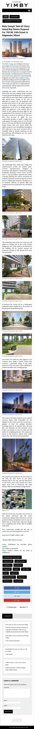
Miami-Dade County (13, 99)
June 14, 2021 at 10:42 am (16, 624)
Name (5, 700)
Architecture (8, 561)
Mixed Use (14, 573)
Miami (5, 573)
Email (5, 705)
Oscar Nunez (7, 61)
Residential (7, 581)
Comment (6, 687)
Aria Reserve (14, 16)
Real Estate (22, 577)
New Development (9, 577)
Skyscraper (18, 581)
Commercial (7, 565)
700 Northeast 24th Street (11, 84)
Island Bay (26, 74)
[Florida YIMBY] (17, 4)
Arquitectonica (24, 78)
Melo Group (9, 64)
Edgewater (16, 72)
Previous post (12, 607)
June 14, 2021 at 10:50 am (20, 635)
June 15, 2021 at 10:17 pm (17, 662)
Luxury (16, 569)
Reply (26, 624)
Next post (23, 607)
